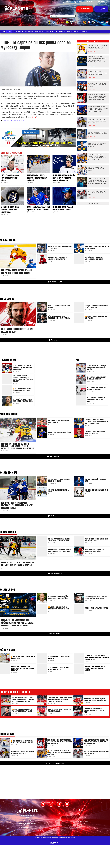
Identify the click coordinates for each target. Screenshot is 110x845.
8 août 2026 (52, 424)
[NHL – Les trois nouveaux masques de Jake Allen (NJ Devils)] (82, 194)
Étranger (83, 31)
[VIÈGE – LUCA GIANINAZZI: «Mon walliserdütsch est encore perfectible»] (42, 318)
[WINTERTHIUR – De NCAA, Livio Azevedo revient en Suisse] (42, 423)
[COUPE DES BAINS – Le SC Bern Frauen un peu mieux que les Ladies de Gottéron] (18, 548)
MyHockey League (50, 31)
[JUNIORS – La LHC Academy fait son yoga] (79, 609)
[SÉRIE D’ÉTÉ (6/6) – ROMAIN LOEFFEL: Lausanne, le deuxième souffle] (42, 259)
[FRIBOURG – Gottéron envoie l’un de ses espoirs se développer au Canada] (79, 598)
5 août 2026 (89, 435)
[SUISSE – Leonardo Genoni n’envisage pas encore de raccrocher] (42, 711)
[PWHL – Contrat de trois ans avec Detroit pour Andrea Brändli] (79, 551)
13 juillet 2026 (17, 403)
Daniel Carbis (6, 121)
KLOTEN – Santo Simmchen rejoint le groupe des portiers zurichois (38, 208)
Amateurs (61, 31)
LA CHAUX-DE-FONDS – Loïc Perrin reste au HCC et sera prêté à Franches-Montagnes (64, 178)
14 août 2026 (89, 553)
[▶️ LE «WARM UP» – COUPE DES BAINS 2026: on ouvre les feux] (42, 669)
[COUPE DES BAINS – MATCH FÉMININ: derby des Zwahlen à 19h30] (79, 541)
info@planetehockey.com (27, 824)
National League (17, 31)
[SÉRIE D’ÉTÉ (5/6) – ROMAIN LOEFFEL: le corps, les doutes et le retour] (79, 259)
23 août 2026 (92, 186)
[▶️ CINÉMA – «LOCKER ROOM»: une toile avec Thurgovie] (79, 318)
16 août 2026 (89, 320)
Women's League (39, 31)
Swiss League (28, 31)
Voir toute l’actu (93, 203)
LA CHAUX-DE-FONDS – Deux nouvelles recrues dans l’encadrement (10, 209)
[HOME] (4, 31)
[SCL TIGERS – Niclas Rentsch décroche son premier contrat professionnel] (82, 49)
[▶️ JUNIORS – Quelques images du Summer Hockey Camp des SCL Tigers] (42, 609)
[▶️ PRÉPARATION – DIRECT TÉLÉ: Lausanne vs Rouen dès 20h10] (5, 658)
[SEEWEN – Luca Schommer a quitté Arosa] (42, 433)
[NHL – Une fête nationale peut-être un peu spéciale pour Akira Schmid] (7, 401)
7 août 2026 (89, 425)
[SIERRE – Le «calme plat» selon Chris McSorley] (42, 307)
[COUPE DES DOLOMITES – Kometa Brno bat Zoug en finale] (82, 170)
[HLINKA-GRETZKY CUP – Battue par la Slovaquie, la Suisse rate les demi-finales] (78, 711)
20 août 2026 (88, 661)
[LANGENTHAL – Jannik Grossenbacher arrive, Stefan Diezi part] (79, 433)
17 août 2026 (51, 671)
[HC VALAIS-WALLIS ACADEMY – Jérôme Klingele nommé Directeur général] (42, 598)
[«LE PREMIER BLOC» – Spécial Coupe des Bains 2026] (42, 658)
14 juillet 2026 (17, 392)
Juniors (69, 31)
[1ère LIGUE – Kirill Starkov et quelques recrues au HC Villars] (42, 481)
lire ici (34, 117)
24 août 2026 (92, 51)
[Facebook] (43, 804)
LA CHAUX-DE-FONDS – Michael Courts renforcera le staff (63, 208)
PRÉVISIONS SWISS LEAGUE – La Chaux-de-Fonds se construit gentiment (37, 178)
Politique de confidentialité (27, 827)
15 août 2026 (52, 713)
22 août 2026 (52, 261)
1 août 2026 (16, 383)
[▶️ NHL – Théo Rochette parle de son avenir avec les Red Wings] (7, 390)
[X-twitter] (59, 804)
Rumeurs (8, 31)
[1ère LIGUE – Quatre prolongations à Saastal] (42, 492)
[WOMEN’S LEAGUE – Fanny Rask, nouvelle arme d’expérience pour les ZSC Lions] (42, 551)
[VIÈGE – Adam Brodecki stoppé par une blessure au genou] (18, 314)
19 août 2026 (52, 553)
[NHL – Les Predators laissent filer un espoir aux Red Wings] (81, 390)
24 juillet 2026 (89, 600)
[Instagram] (51, 804)
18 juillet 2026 (52, 483)
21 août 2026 (89, 261)
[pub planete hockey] (38, 137)
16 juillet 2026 (89, 483)
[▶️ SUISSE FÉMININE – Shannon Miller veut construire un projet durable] (6, 711)
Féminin (76, 31)
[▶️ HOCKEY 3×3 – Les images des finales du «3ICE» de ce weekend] (82, 86)
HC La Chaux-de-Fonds (17, 121)
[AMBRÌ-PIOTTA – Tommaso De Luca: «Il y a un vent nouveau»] (82, 146)
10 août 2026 (5, 450)
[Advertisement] (93, 216)
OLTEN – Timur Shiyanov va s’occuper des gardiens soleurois (10, 178)
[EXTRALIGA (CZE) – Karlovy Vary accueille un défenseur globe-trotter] (82, 122)
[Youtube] (67, 804)
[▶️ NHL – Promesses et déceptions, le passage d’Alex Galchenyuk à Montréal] (82, 74)
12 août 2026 (17, 371)
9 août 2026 (5, 510)
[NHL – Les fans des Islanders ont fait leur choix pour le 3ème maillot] (81, 400)
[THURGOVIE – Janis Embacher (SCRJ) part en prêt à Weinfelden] (79, 307)
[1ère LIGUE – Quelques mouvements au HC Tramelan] (79, 492)
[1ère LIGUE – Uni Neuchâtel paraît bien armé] (79, 481)
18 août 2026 (52, 320)
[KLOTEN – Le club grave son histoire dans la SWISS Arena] (82, 134)
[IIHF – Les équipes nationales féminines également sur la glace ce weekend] (42, 541)
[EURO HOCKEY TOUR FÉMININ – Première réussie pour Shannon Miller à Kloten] (78, 700)
